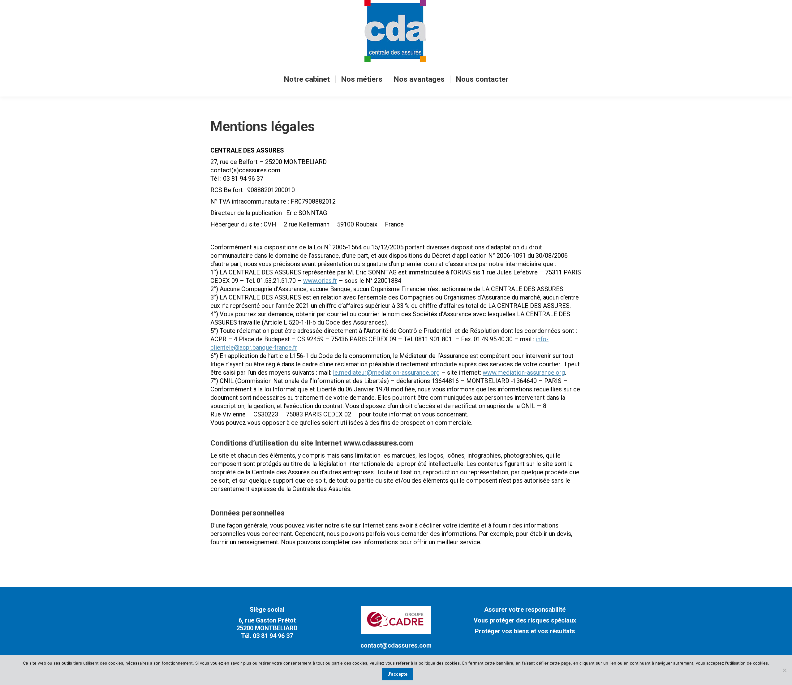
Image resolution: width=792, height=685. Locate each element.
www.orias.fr (320, 280)
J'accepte (397, 674)
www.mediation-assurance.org (524, 372)
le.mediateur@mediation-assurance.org (386, 372)
